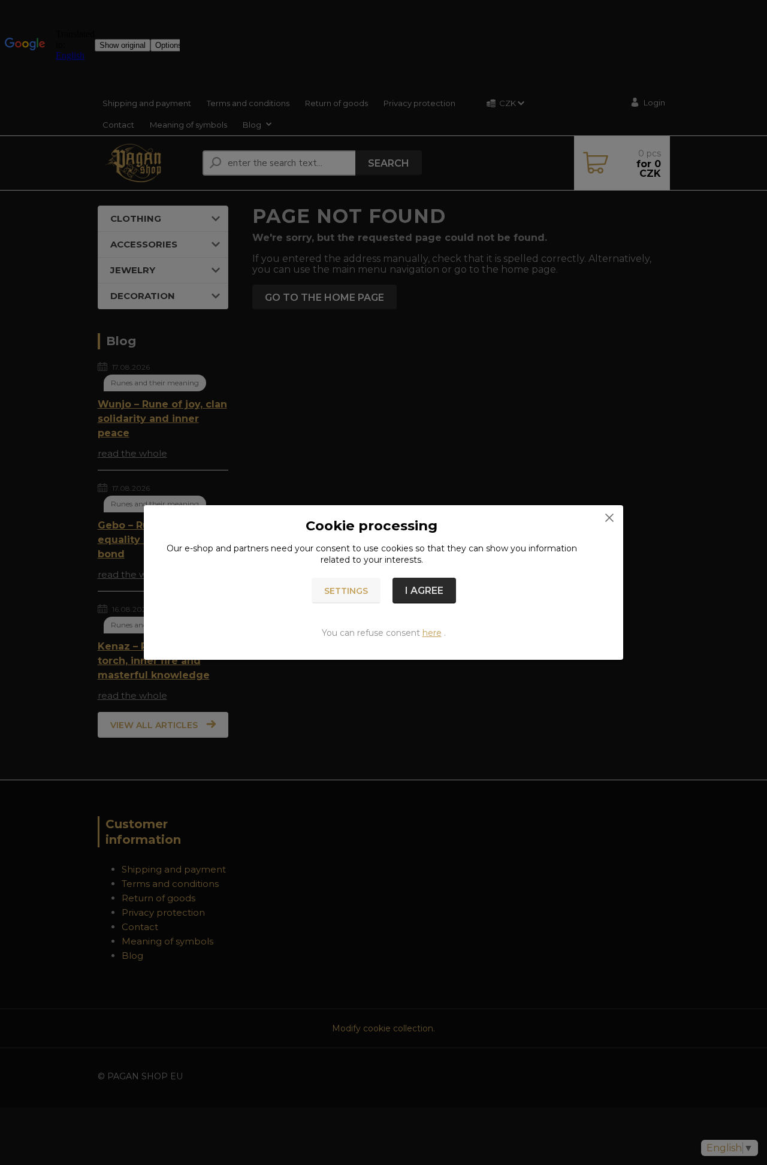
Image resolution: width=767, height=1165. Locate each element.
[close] (609, 517)
